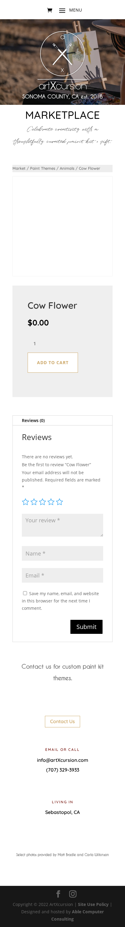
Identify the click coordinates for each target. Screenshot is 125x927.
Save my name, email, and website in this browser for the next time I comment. (60, 601)
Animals (67, 168)
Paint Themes (42, 168)
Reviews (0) (33, 420)
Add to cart (53, 362)
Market (18, 168)
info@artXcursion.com (62, 760)
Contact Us (62, 721)
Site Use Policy (93, 904)
